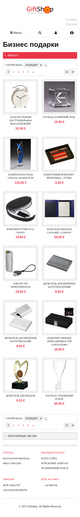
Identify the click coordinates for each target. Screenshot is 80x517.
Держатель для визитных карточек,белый (20, 339)
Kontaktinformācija (16, 458)
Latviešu (71, 19)
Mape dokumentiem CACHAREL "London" (59, 231)
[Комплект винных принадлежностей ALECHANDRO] (59, 317)
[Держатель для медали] (20, 375)
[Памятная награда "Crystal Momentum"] (20, 154)
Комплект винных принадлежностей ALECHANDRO (59, 341)
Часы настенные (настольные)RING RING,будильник (20, 120)
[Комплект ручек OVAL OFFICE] (20, 208)
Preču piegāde (12, 463)
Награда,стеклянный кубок (59, 397)
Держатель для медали (20, 395)
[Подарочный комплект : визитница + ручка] (59, 154)
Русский (71, 24)
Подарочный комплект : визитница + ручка (59, 176)
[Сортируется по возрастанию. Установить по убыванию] (45, 64)
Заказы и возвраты (15, 490)
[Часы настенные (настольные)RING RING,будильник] (20, 96)
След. (33, 72)
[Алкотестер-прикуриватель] (20, 263)
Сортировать (13, 64)
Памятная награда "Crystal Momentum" (20, 176)
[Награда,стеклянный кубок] (59, 375)
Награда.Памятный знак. (59, 117)
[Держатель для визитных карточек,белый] (20, 317)
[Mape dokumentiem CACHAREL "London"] (59, 208)
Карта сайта (49, 458)
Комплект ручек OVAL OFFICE (21, 231)
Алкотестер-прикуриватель (20, 285)
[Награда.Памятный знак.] (59, 96)
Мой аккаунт (11, 485)
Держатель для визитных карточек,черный (59, 285)
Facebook (51, 485)
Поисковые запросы (54, 463)
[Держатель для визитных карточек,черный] (59, 263)
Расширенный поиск (54, 468)
